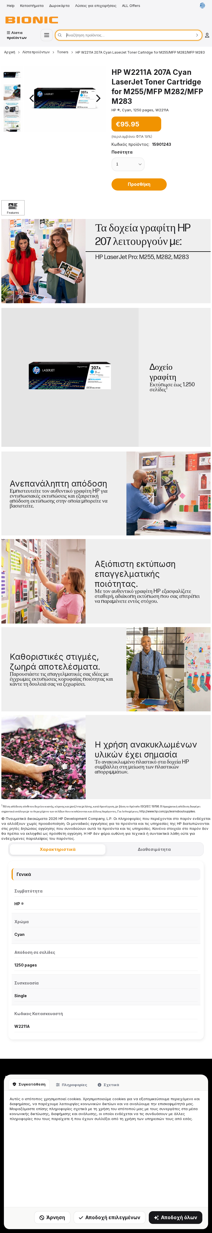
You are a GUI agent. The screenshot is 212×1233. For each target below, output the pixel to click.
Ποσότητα (122, 152)
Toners (62, 52)
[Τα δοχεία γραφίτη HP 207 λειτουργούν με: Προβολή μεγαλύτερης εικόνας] (43, 261)
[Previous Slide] (32, 99)
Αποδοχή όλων (179, 1217)
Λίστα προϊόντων (36, 52)
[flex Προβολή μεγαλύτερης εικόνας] (43, 757)
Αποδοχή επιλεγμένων (112, 1217)
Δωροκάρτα (59, 5)
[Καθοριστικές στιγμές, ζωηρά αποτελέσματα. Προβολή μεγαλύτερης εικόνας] (168, 669)
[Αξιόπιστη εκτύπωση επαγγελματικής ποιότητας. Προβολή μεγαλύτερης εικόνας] (43, 581)
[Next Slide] (98, 99)
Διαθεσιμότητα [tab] (154, 849)
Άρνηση (55, 1217)
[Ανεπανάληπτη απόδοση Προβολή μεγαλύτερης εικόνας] (168, 494)
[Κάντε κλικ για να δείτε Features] (13, 208)
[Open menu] (47, 35)
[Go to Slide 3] (12, 110)
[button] (65, 99)
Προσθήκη (139, 184)
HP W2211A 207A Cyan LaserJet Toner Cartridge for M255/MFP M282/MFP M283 (140, 52)
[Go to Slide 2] (12, 93)
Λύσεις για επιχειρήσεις (95, 5)
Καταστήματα (32, 5)
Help (11, 5)
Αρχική (9, 52)
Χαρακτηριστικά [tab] (58, 849)
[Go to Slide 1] (12, 75)
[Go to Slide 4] (12, 127)
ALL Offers (131, 5)
